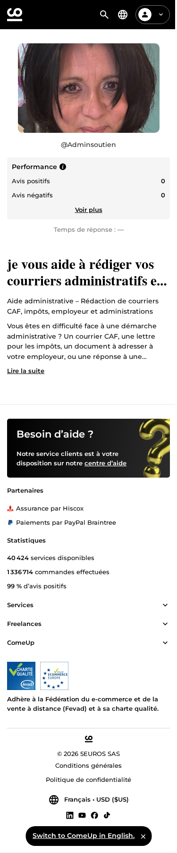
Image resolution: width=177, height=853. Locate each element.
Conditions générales (88, 766)
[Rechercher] (104, 14)
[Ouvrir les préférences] (122, 14)
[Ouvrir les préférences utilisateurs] (161, 14)
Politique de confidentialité (88, 780)
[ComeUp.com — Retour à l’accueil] (14, 14)
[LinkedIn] (70, 815)
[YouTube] (82, 815)
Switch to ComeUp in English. (84, 835)
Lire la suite (25, 370)
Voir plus (88, 209)
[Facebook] (94, 815)
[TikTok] (107, 815)
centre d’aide (105, 463)
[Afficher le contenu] (165, 605)
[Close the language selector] (143, 836)
